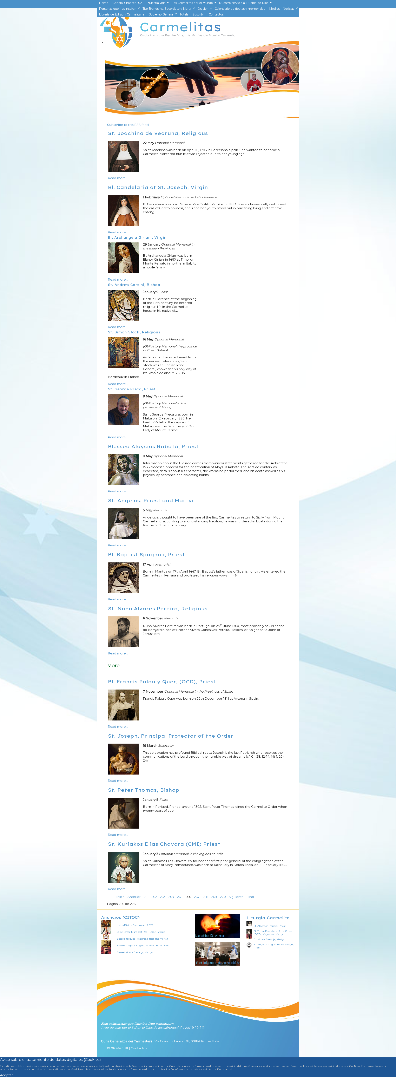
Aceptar (6, 1075)
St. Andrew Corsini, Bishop (134, 285)
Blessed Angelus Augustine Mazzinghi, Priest (143, 945)
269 (214, 897)
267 (197, 897)
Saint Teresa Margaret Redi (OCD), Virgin (141, 931)
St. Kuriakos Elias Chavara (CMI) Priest (164, 844)
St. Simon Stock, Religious (134, 332)
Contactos (139, 1048)
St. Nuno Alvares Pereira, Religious (157, 609)
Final (250, 897)
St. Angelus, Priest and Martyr (151, 500)
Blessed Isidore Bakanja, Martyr (135, 952)
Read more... (118, 178)
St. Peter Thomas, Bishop (143, 790)
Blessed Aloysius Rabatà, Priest (153, 446)
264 (171, 897)
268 (205, 897)
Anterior (134, 897)
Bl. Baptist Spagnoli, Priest (146, 554)
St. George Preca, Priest (132, 389)
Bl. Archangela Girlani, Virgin (137, 237)
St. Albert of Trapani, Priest (270, 925)
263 (162, 897)
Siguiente (236, 897)
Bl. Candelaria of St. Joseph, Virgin (158, 187)
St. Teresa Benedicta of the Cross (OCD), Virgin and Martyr (272, 932)
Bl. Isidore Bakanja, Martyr (269, 939)
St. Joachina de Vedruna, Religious (158, 133)
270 (223, 897)
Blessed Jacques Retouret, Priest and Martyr (142, 938)
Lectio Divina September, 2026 (135, 925)
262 (154, 897)
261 (146, 897)
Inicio (120, 897)
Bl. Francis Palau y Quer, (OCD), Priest (162, 682)
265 (180, 897)
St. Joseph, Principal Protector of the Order (170, 736)
